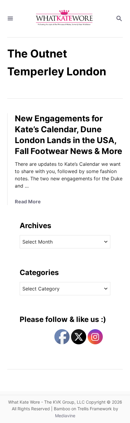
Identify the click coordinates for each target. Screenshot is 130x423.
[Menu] (10, 18)
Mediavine (65, 415)
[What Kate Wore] (64, 18)
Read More (28, 201)
